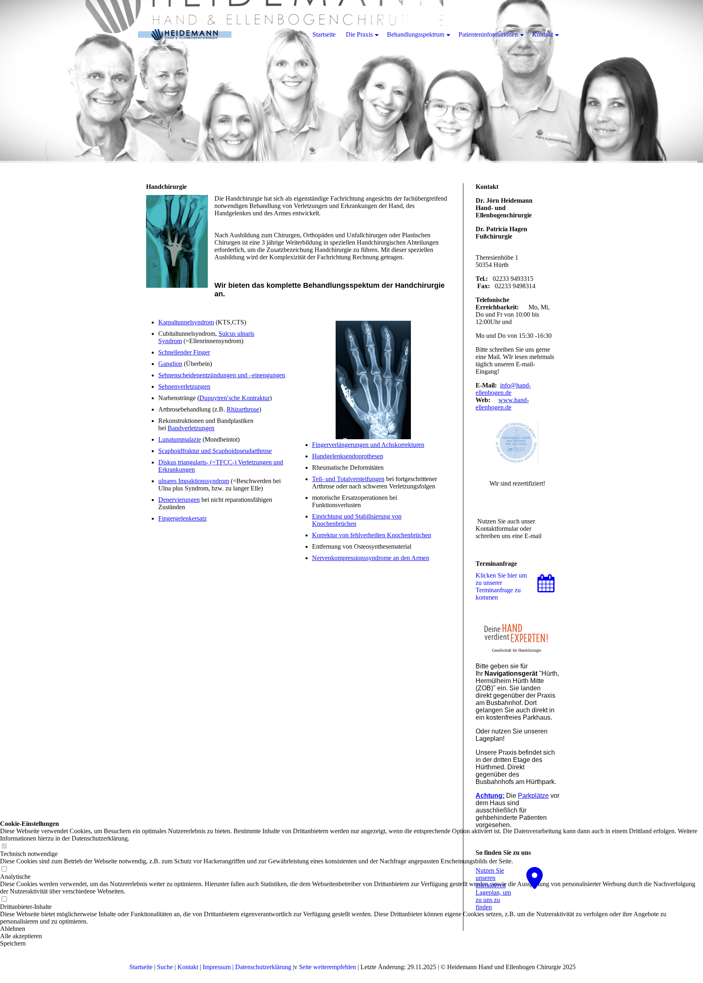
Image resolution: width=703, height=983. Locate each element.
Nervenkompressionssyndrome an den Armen (370, 557)
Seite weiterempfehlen (327, 966)
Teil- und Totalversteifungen (348, 478)
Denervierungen (179, 499)
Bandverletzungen (191, 428)
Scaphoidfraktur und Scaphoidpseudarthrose (215, 450)
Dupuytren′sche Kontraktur (234, 397)
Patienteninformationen (488, 34)
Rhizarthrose (243, 409)
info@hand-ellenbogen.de (503, 389)
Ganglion (170, 363)
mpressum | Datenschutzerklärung (248, 966)
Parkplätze (533, 795)
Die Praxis (359, 34)
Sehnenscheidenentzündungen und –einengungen (221, 375)
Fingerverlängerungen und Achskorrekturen (368, 444)
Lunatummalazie (179, 439)
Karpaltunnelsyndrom (186, 322)
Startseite (141, 966)
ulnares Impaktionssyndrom (193, 480)
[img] (351, 81)
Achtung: (490, 795)
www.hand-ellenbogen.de (502, 403)
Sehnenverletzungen (184, 386)
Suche (165, 966)
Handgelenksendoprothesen (347, 456)
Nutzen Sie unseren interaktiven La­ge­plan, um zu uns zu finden (493, 889)
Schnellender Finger (184, 352)
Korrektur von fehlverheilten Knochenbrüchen (371, 535)
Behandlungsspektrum (415, 34)
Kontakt (187, 966)
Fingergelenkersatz (182, 518)
